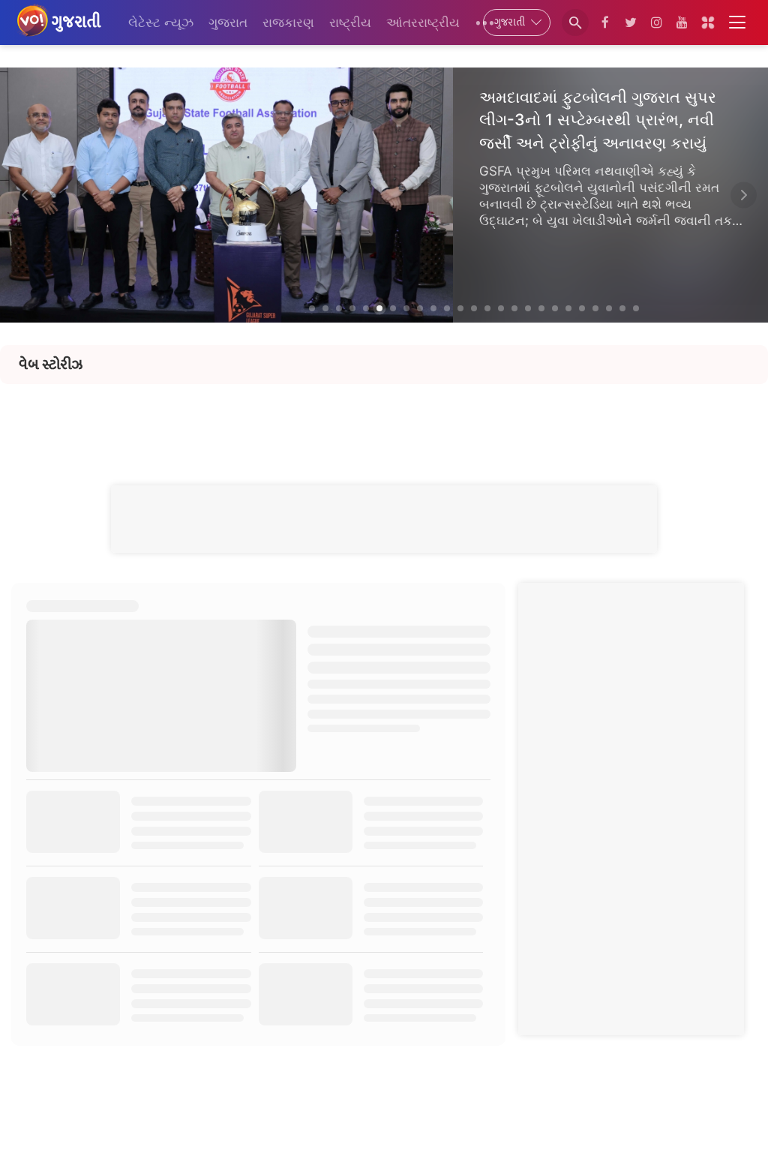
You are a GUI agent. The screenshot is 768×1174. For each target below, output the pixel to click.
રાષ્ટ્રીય (350, 22)
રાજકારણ (288, 22)
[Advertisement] (384, 418)
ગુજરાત (228, 22)
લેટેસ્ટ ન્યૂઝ (161, 22)
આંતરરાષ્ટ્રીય (423, 22)
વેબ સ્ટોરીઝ (50, 364)
